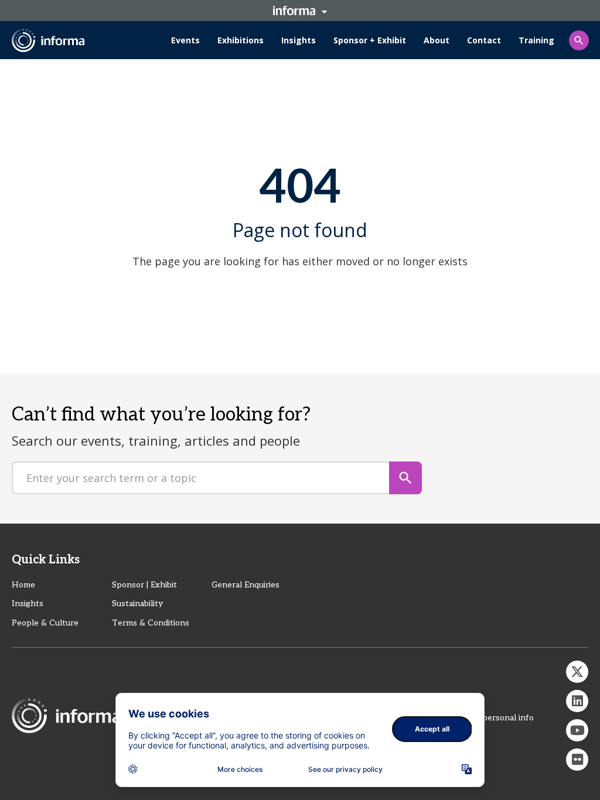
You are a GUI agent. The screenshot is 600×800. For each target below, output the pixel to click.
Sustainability (137, 603)
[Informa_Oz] (577, 672)
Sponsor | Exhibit (144, 585)
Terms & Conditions (150, 623)
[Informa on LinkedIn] (577, 701)
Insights (27, 603)
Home (23, 585)
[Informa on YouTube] (577, 730)
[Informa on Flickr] (577, 759)
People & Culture (45, 623)
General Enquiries (245, 585)
